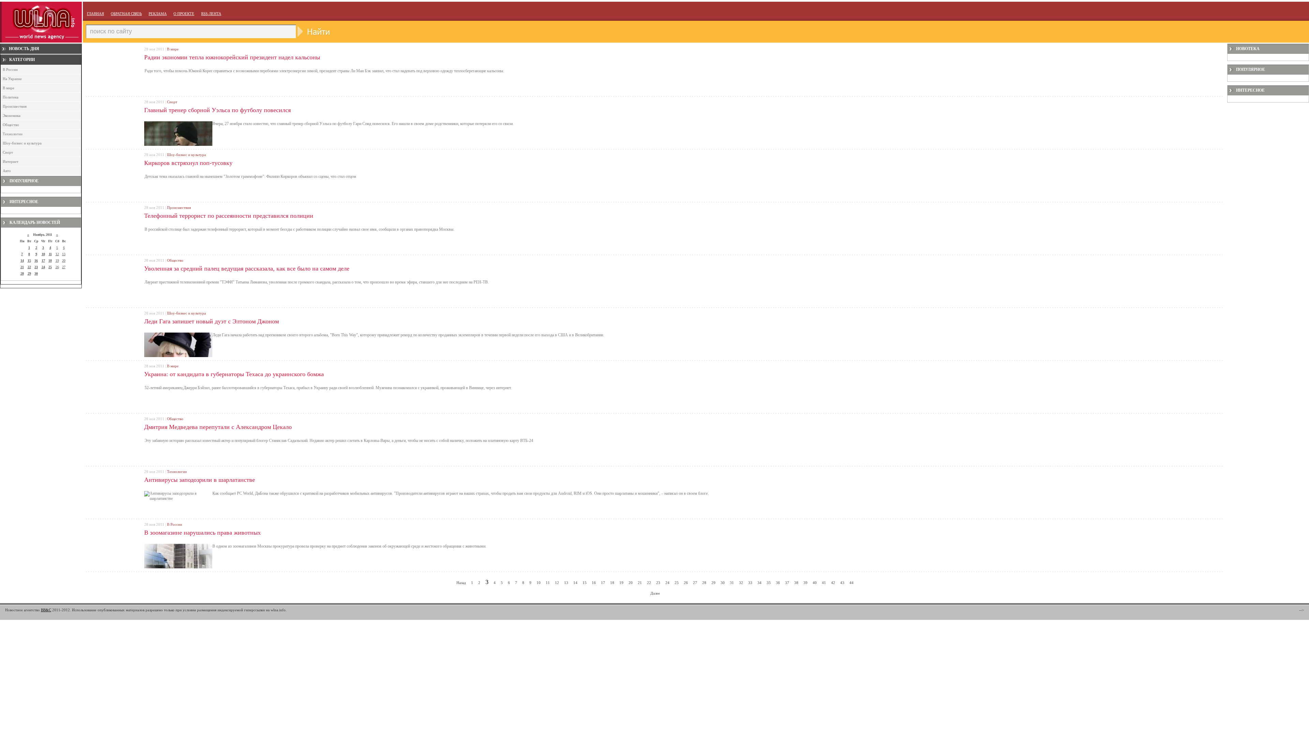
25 (50, 267)
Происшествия (15, 106)
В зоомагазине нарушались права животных (202, 532)
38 (796, 583)
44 (851, 583)
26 (57, 267)
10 (43, 254)
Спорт (8, 152)
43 (842, 583)
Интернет (10, 161)
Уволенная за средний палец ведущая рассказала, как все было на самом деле (246, 268)
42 (833, 583)
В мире (8, 88)
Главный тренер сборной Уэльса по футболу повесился (217, 110)
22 (29, 267)
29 (29, 273)
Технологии (12, 134)
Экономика (11, 115)
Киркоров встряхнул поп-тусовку (188, 162)
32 (741, 583)
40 (815, 583)
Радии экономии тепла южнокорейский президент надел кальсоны (232, 57)
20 (63, 260)
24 (43, 267)
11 (50, 254)
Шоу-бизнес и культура (22, 143)
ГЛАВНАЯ (95, 14)
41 (824, 583)
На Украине (12, 79)
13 (63, 254)
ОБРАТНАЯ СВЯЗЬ (126, 14)
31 (732, 583)
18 (50, 260)
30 (36, 273)
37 (787, 583)
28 (22, 273)
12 (57, 254)
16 (36, 260)
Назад (461, 583)
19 (57, 260)
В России (10, 69)
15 (29, 260)
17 (43, 260)
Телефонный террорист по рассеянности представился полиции (228, 215)
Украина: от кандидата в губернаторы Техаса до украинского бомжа (234, 374)
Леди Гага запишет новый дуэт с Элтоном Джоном (211, 321)
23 (36, 267)
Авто (7, 171)
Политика (10, 97)
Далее (655, 593)
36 (778, 583)
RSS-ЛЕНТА (211, 14)
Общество (11, 125)
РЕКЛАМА (158, 14)
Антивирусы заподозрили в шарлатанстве (199, 479)
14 (22, 260)
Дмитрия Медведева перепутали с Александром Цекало (218, 427)
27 (63, 267)
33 (750, 583)
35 (769, 583)
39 (805, 583)
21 (22, 267)
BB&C (46, 610)
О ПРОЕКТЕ (184, 14)
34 (759, 583)
